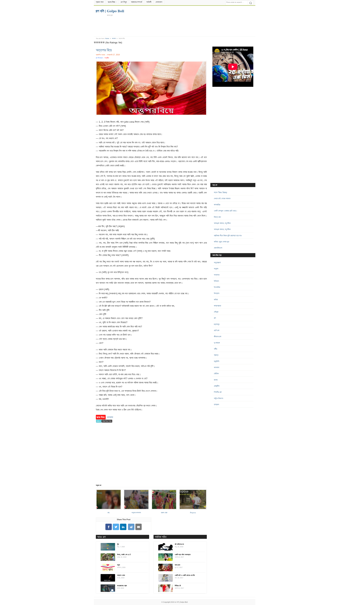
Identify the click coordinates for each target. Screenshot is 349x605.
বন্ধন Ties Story (220, 192)
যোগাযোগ (159, 2)
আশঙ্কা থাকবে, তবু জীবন (222, 223)
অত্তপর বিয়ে (104, 49)
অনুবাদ (216, 268)
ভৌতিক (216, 373)
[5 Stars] (104, 42)
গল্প (215, 318)
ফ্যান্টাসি (216, 361)
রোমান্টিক (216, 386)
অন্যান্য (216, 275)
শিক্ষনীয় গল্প (218, 392)
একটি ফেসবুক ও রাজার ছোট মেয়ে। (225, 211)
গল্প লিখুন (124, 2)
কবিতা (216, 299)
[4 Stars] (101, 42)
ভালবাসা (114, 38)
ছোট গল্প (216, 330)
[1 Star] (95, 42)
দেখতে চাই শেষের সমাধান (222, 198)
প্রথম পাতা (99, 2)
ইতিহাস (216, 281)
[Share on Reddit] (131, 527)
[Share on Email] (138, 527)
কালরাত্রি (217, 204)
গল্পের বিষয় (111, 2)
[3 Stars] (99, 42)
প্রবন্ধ (216, 355)
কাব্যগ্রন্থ (217, 305)
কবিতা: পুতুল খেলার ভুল (221, 241)
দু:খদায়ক (217, 343)
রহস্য (216, 380)
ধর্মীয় (215, 349)
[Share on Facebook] (108, 527)
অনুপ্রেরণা (217, 262)
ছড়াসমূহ (216, 324)
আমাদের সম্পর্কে (136, 2)
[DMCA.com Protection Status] (104, 424)
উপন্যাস (216, 293)
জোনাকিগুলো (218, 248)
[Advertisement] (174, 26)
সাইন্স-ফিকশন (218, 398)
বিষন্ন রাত (217, 217)
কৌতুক (216, 312)
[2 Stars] (97, 42)
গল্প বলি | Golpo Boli (181, 602)
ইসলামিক (217, 287)
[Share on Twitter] (116, 527)
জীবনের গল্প (217, 336)
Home (107, 38)
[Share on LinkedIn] (123, 527)
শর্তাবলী (148, 2)
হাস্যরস (216, 404)
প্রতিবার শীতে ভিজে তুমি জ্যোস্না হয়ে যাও (228, 235)
